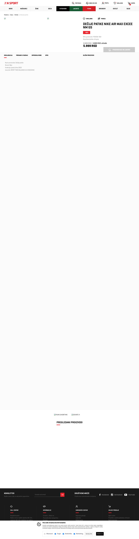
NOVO (10, 9)
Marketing (79, 534)
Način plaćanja (112, 520)
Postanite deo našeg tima (50, 518)
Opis (46, 55)
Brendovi (102, 9)
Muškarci (23, 9)
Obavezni (49, 534)
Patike (16, 15)
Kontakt (45, 520)
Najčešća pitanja (80, 515)
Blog (128, 9)
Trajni (59, 534)
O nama (45, 515)
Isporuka (78, 518)
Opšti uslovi (111, 515)
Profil (107, 3)
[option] (48, 18)
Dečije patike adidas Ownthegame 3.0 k (89, 328)
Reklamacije (79, 520)
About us (51, 515)
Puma (89, 9)
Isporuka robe (37, 55)
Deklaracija (8, 55)
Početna (6, 15)
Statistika (68, 534)
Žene (36, 9)
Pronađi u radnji (22, 55)
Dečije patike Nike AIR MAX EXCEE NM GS (19, 461)
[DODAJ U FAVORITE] (15, 470)
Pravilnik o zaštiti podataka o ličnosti (119, 518)
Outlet (115, 9)
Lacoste (76, 9)
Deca (50, 9)
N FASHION (63, 9)
